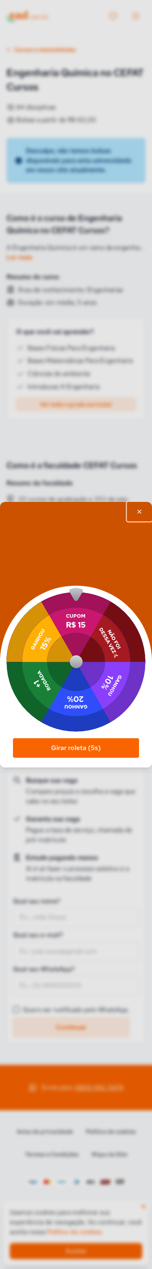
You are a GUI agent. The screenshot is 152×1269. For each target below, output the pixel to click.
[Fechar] (139, 511)
